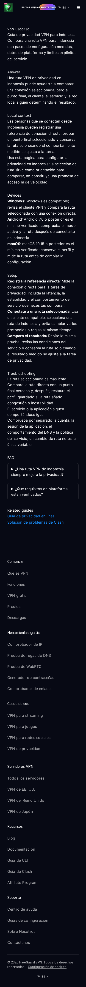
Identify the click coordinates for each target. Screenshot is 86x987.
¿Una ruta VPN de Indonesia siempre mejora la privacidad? (37, 472)
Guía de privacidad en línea (31, 516)
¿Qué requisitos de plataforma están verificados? (39, 491)
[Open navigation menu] (78, 7)
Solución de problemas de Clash (35, 522)
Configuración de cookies (47, 967)
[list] (43, 596)
